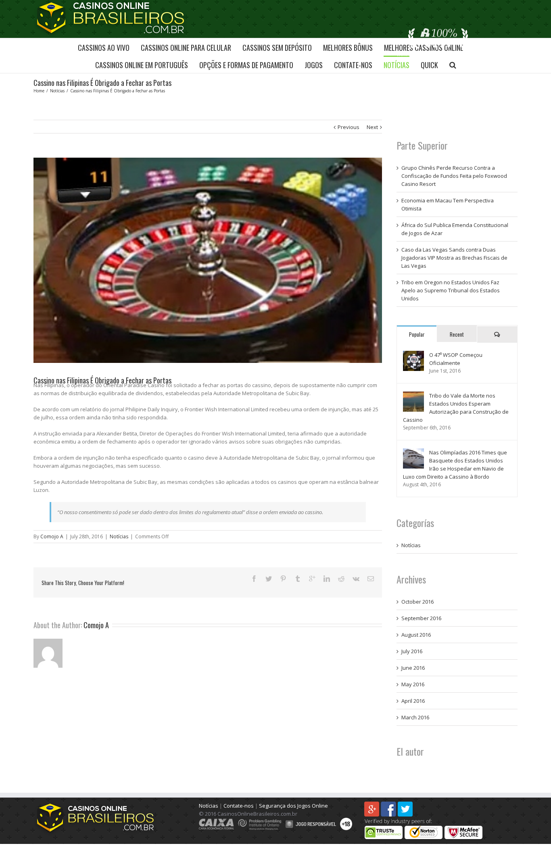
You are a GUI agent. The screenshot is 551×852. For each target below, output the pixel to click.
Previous (348, 127)
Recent (457, 334)
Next (372, 127)
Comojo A (51, 536)
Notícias (119, 536)
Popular (417, 334)
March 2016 (415, 717)
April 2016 (413, 700)
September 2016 (421, 618)
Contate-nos (238, 805)
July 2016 (411, 651)
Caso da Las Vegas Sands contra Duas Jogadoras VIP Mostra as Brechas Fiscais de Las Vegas (454, 257)
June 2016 (413, 667)
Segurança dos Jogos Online (293, 805)
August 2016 (416, 634)
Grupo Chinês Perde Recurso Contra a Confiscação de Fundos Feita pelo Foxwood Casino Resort (454, 175)
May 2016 (412, 684)
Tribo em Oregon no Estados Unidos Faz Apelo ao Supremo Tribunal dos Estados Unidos (450, 290)
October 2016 (417, 601)
